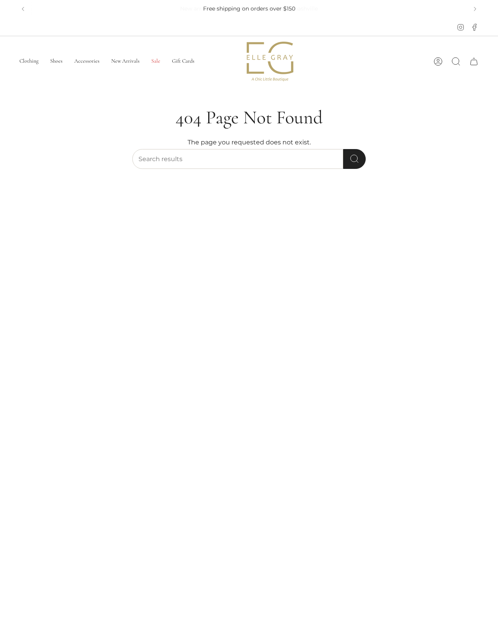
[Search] (354, 159)
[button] (29, 61)
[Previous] (22, 8)
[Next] (475, 8)
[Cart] (474, 61)
